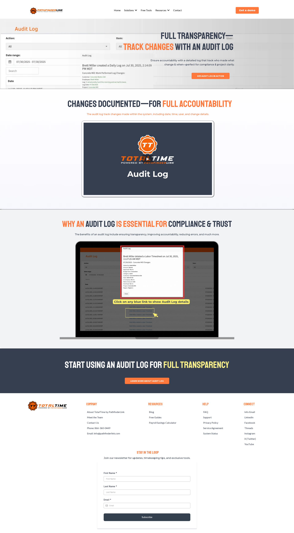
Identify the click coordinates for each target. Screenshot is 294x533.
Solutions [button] (129, 10)
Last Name (110, 486)
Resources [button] (161, 10)
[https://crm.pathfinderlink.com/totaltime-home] (47, 406)
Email (107, 499)
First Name (110, 473)
